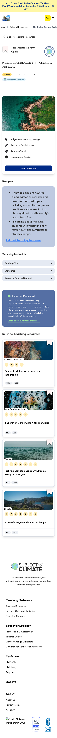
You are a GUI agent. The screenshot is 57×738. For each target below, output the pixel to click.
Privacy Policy (13, 704)
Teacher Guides (14, 636)
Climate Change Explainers (19, 641)
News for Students (15, 616)
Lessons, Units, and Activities (20, 611)
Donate (11, 682)
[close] (53, 6)
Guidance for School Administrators (24, 646)
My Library (11, 667)
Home (2, 27)
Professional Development (19, 631)
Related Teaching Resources (23, 240)
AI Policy (10, 709)
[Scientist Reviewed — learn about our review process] (49, 51)
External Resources (19, 27)
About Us (10, 699)
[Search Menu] (48, 18)
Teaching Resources (16, 606)
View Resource (28, 168)
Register (10, 672)
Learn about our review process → (24, 321)
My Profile (11, 662)
